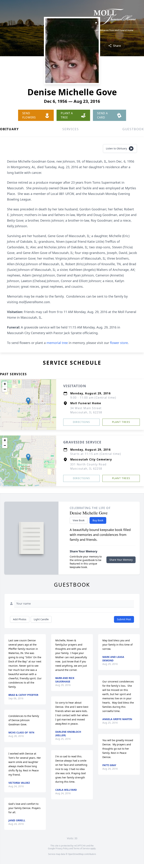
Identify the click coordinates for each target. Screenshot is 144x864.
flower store (119, 343)
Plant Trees (121, 422)
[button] (28, 401)
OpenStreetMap (76, 854)
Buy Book (98, 520)
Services (70, 129)
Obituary (9, 129)
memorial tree (57, 343)
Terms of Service (81, 848)
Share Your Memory (121, 559)
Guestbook (133, 129)
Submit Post (124, 619)
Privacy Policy (62, 848)
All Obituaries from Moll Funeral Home (114, 30)
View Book (78, 520)
